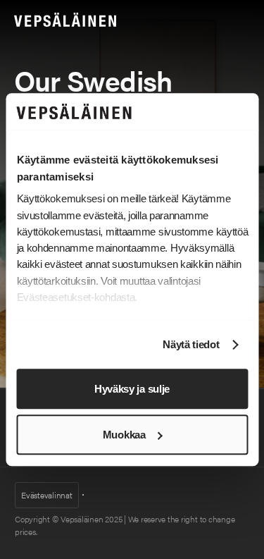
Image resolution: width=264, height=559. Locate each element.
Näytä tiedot (191, 345)
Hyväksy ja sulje (132, 389)
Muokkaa (124, 435)
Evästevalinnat (47, 495)
